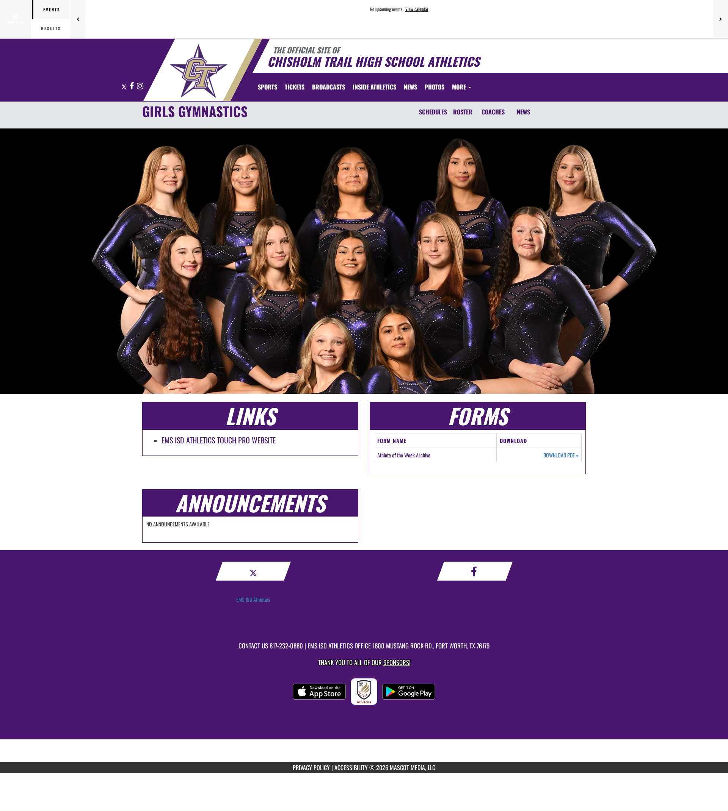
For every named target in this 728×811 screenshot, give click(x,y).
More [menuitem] (460, 86)
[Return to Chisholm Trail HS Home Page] (198, 71)
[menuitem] (294, 87)
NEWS (523, 112)
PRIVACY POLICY (311, 767)
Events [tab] (51, 9)
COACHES (493, 112)
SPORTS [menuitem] (267, 86)
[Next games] (720, 19)
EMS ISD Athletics (253, 599)
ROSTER (462, 112)
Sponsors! (396, 662)
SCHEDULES (433, 112)
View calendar (416, 9)
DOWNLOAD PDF (560, 455)
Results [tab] (51, 28)
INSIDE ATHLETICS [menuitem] (374, 86)
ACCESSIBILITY (351, 767)
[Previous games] (77, 19)
